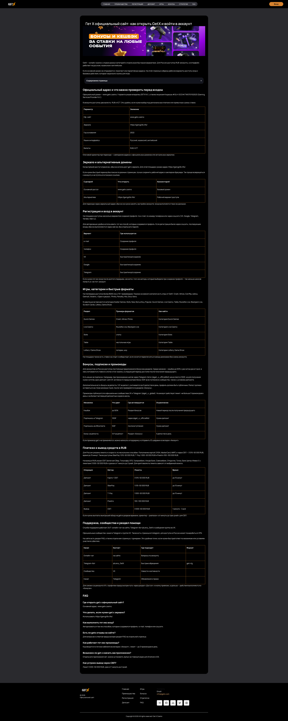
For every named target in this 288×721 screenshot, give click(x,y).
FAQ (193, 4)
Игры (161, 4)
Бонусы (171, 4)
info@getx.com (163, 694)
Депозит (151, 4)
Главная (106, 4)
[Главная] (11, 4)
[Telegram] (159, 703)
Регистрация (137, 4)
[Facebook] (166, 703)
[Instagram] (186, 703)
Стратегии (183, 4)
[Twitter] (179, 703)
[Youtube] (173, 703)
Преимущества (121, 4)
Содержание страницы (96, 80)
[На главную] (99, 690)
